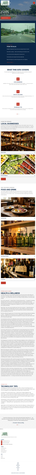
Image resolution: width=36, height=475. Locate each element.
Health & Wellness (4, 450)
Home (2, 455)
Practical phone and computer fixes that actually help (15, 56)
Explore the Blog (6, 18)
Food (18, 466)
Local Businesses (3, 448)
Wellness (1, 429)
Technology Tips (3, 452)
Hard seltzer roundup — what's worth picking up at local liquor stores (18, 51)
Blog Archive (3, 458)
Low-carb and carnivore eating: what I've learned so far (15, 54)
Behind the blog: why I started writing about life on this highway (17, 59)
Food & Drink (3, 449)
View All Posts (10, 62)
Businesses (18, 465)
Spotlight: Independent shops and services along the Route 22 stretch (18, 49)
